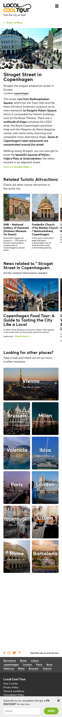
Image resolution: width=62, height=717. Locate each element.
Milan (21, 669)
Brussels (34, 669)
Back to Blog (14, 23)
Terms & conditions (13, 691)
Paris (39, 665)
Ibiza (49, 665)
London (27, 665)
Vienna (47, 669)
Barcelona (9, 661)
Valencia (8, 669)
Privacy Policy (10, 687)
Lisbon (35, 661)
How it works (10, 683)
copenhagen (21, 93)
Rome (23, 661)
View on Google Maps (16, 167)
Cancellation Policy (13, 694)
